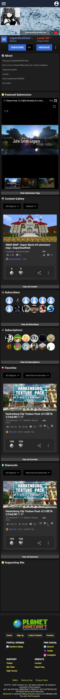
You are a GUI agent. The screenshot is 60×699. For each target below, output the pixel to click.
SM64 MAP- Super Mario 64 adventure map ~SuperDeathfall (28, 246)
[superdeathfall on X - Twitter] (52, 32)
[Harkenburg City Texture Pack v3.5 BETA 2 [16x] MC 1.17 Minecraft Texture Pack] (30, 397)
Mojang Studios (29, 694)
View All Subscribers (30, 324)
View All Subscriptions (30, 362)
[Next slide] (52, 141)
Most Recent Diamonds (36, 473)
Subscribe (17, 47)
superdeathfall (15, 259)
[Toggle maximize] (54, 106)
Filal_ (51, 101)
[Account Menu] (56, 3)
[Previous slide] (8, 141)
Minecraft (7, 694)
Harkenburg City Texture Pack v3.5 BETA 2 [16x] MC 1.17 (29, 415)
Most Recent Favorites (36, 375)
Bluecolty (13, 432)
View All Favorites (30, 459)
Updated (29, 206)
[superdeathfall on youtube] (55, 32)
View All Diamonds (30, 557)
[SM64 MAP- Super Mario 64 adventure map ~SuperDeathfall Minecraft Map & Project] (30, 228)
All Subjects (11, 206)
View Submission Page (30, 193)
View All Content (30, 287)
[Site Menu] (3, 3)
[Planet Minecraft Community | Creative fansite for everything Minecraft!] (30, 624)
